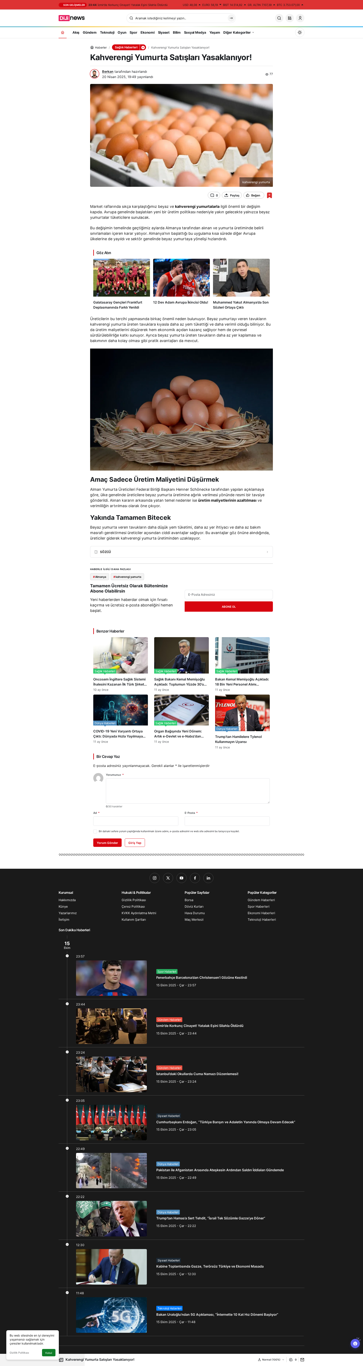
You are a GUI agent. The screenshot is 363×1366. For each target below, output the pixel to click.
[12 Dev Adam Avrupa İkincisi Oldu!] (181, 284)
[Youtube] (181, 878)
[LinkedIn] (208, 878)
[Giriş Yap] (300, 18)
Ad (96, 812)
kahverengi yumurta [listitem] (127, 576)
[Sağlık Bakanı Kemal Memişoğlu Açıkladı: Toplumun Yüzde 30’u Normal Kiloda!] (181, 664)
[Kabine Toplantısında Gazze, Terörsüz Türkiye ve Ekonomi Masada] (181, 1264)
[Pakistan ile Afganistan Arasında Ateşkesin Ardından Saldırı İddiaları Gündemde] (181, 1168)
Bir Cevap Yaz (108, 756)
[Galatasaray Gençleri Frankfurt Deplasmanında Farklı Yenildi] (121, 284)
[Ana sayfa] (62, 32)
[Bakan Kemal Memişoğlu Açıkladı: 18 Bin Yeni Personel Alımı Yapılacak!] (242, 664)
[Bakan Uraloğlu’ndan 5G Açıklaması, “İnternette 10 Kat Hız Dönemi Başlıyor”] (181, 1312)
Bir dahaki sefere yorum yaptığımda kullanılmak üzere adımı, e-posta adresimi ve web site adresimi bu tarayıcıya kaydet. (169, 831)
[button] (289, 18)
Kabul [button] (48, 1352)
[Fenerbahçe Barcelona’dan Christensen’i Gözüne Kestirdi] (181, 967)
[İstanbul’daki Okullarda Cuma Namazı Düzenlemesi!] (181, 1071)
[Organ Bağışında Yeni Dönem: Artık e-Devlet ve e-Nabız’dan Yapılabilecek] (181, 722)
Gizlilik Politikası (19, 1352)
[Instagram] (155, 878)
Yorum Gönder (107, 843)
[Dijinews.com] (74, 18)
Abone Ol (229, 606)
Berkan (107, 71)
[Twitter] (168, 878)
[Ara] (279, 18)
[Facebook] (195, 878)
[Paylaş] (301, 1359)
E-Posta (191, 812)
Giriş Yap (134, 843)
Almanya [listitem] (99, 576)
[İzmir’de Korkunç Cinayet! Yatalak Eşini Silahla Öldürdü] (181, 1023)
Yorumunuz (115, 774)
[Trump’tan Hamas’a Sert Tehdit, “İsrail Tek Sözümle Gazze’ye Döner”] (181, 1216)
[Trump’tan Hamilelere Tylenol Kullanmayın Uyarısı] (242, 722)
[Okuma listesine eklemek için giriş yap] (269, 195)
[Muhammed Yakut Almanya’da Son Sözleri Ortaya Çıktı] (241, 284)
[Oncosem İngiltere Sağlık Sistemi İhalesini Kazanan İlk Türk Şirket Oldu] (120, 664)
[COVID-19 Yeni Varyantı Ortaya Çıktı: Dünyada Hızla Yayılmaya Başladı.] (120, 722)
